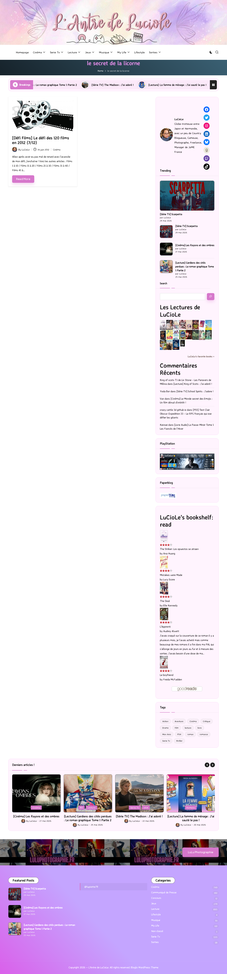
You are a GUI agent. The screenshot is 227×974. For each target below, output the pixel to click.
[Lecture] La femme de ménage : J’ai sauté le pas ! (130, 84)
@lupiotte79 (91, 886)
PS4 (179, 734)
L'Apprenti (165, 626)
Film (176, 727)
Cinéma (56, 149)
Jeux (181, 807)
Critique (206, 721)
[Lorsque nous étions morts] (182, 342)
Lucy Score (169, 579)
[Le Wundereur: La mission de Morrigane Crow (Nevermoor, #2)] (163, 344)
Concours (156, 898)
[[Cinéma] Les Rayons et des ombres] (166, 249)
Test (200, 807)
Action (165, 721)
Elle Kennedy (170, 605)
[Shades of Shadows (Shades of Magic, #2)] (169, 345)
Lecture (40, 807)
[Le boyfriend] (164, 662)
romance (204, 734)
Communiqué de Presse (163, 892)
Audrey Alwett (171, 631)
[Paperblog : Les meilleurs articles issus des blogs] (168, 495)
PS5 (191, 807)
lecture (188, 727)
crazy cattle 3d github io (173, 409)
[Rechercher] (210, 296)
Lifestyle (156, 914)
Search (163, 283)
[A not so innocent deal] (189, 324)
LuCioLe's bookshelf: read (186, 520)
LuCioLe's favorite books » (201, 356)
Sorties (155, 942)
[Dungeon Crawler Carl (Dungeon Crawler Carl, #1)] (195, 324)
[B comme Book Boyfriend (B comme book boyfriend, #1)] (169, 334)
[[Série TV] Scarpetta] (187, 195)
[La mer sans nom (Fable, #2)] (189, 334)
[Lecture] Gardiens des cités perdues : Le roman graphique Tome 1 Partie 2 (194, 266)
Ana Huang (169, 553)
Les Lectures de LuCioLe (180, 310)
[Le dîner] (163, 325)
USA (94, 807)
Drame (165, 727)
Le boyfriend (166, 675)
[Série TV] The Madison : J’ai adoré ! (65, 84)
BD (29, 807)
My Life (155, 925)
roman (190, 734)
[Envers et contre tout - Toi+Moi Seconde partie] (176, 335)
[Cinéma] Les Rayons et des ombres (194, 245)
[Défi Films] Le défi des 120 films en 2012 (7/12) (40, 140)
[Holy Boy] (176, 324)
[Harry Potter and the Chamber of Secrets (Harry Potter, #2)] (182, 334)
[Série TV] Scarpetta (171, 214)
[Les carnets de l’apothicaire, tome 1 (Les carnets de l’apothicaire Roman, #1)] (202, 334)
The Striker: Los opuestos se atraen (179, 549)
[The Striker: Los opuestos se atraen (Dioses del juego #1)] (164, 536)
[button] (207, 765)
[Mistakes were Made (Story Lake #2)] (164, 561)
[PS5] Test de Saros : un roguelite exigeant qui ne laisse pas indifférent (190, 818)
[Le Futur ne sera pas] (202, 323)
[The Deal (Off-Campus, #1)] (164, 587)
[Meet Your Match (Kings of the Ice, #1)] (169, 324)
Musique (155, 920)
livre (200, 727)
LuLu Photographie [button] (200, 852)
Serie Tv (166, 740)
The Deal (165, 601)
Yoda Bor (165, 391)
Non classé (157, 931)
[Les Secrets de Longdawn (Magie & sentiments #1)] (163, 335)
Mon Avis (166, 734)
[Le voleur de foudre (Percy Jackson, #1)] (195, 334)
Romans (139, 807)
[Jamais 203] (182, 324)
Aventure (179, 721)
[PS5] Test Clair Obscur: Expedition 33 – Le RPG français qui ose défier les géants (186, 413)
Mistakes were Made (171, 575)
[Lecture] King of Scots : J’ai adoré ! (192, 383)
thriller (179, 740)
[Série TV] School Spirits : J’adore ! (194, 391)
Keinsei (164, 424)
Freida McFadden (172, 679)
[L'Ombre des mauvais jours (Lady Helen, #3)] (208, 334)
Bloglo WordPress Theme (144, 967)
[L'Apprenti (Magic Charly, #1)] (164, 613)
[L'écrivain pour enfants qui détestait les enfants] (208, 324)
